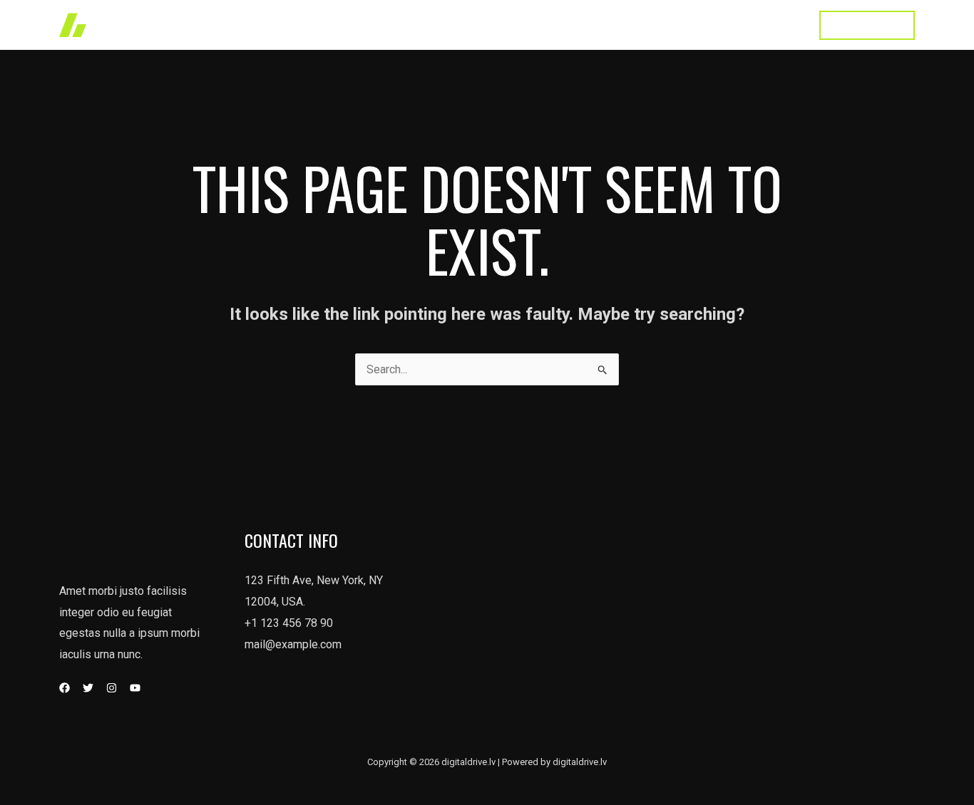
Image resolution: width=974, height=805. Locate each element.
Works (501, 24)
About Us (629, 24)
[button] (867, 25)
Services (562, 24)
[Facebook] (64, 687)
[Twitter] (88, 687)
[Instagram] (111, 687)
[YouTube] (135, 687)
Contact (775, 24)
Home (447, 24)
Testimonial (704, 24)
